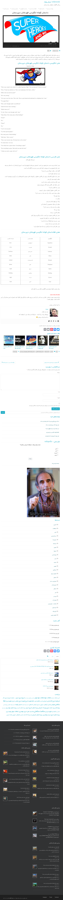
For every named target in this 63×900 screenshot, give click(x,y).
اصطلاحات (54, 528)
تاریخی (41, 701)
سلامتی (36, 711)
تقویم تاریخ (28, 701)
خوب (56, 451)
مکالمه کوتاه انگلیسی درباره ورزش (52, 432)
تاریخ (23, 697)
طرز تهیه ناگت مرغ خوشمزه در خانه (52, 425)
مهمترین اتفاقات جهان (17, 711)
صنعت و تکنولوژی (23, 9)
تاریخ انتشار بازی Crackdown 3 (53, 827)
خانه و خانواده (41, 9)
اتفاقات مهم (47, 697)
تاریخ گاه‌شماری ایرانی (49, 701)
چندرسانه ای (6, 9)
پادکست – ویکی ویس (52, 604)
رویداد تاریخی (42, 707)
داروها (55, 551)
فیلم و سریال (53, 574)
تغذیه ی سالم (36, 701)
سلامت (55, 562)
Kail (48, 51)
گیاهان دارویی (53, 615)
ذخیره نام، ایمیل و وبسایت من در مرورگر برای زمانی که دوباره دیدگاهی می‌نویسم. (44, 406)
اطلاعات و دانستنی (32, 9)
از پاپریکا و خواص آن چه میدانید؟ (23, 770)
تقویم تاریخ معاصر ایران (18, 701)
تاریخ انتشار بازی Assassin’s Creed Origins (51, 812)
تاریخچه (58, 701)
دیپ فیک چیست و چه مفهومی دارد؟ (52, 429)
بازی (55, 532)
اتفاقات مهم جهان (39, 697)
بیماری (30, 698)
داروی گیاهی (36, 704)
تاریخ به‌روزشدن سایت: (54, 642)
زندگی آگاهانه (11, 898)
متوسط (55, 453)
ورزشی (55, 596)
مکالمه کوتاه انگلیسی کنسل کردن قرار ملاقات (51, 736)
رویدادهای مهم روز (11, 707)
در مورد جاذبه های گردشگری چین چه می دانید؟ (51, 883)
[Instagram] (51, 321)
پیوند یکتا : (15, 351)
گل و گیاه (54, 611)
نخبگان (55, 589)
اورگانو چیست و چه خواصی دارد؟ (24, 761)
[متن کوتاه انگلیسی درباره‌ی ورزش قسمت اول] (56, 661)
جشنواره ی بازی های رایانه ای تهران (51, 362)
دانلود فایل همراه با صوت (55, 295)
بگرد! (3, 412)
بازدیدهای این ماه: (55, 629)
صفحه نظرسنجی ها (55, 463)
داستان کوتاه (47, 351)
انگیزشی (33, 698)
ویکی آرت (54, 600)
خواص (53, 704)
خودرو (55, 547)
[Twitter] (49, 321)
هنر (55, 592)
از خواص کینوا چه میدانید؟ (25, 788)
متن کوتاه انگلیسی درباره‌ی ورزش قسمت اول (44, 660)
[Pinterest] (58, 321)
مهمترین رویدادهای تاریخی (39, 714)
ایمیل (58, 398)
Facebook (57, 897)
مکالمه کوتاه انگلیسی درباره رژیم (53, 750)
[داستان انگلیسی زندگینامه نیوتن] (56, 681)
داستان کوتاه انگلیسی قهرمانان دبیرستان (27, 351)
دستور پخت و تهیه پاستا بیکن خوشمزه (52, 785)
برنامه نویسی (53, 536)
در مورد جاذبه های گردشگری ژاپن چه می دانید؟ (51, 865)
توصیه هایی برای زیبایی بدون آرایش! (23, 797)
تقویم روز (9, 701)
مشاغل (55, 577)
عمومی (55, 566)
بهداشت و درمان (50, 9)
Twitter (50, 897)
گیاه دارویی (9, 715)
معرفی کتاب (54, 585)
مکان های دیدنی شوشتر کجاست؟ (53, 847)
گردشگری (54, 608)
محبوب (57, 656)
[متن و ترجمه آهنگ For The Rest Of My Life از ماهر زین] (56, 667)
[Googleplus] (56, 321)
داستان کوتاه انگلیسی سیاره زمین (47, 673)
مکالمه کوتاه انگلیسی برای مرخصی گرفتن (52, 743)
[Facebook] (53, 321)
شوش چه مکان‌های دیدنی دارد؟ (54, 856)
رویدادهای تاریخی (21, 708)
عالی (56, 449)
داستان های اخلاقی (26, 705)
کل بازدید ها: (56, 633)
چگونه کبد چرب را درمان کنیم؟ (8, 362)
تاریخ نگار (5, 698)
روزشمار (57, 707)
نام (59, 392)
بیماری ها (54, 540)
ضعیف (56, 455)
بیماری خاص (27, 698)
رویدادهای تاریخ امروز (32, 707)
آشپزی (55, 525)
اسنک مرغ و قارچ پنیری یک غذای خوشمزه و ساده (49, 421)
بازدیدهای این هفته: (55, 625)
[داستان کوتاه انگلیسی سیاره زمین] (56, 674)
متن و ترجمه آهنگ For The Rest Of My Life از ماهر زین (41, 666)
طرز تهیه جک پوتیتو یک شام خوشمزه (52, 436)
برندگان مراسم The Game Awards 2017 (51, 819)
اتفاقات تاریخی (54, 698)
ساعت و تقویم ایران (50, 711)
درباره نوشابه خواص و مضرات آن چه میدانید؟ (21, 752)
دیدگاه (58, 373)
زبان (57, 351)
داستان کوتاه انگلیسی (40, 351)
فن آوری (54, 570)
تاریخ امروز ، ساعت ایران (15, 697)
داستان (51, 351)
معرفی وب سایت (53, 581)
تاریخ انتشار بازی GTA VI (48, 686)
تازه (52, 656)
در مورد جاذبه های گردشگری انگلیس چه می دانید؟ (50, 874)
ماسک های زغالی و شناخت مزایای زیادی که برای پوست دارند (19, 779)
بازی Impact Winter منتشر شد (53, 834)
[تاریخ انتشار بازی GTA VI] (56, 687)
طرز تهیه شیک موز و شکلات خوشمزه (53, 794)
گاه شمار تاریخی (24, 715)
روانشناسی (54, 555)
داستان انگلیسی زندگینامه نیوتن (47, 680)
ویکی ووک (30, 715)
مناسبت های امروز (29, 711)
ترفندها (54, 544)
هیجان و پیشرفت (14, 9)
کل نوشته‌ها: (56, 637)
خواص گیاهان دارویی (45, 704)
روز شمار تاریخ (51, 707)
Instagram (45, 897)
